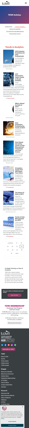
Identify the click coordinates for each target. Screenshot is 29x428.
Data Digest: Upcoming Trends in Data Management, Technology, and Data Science (20, 147)
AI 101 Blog (4, 380)
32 (21, 243)
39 (17, 250)
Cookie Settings (12, 421)
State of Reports (6, 397)
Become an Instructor (7, 373)
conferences (8, 277)
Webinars (4, 399)
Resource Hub (5, 393)
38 (12, 250)
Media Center (5, 363)
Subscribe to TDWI (8, 349)
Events (3, 358)
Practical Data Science (15, 33)
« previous (10, 243)
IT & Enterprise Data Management (15, 31)
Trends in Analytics (20, 26)
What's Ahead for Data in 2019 (19, 105)
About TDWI (4, 356)
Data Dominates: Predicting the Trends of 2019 (20, 125)
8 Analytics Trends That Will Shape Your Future (19, 170)
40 (21, 250)
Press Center (5, 361)
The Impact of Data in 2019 (19, 193)
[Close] (22, 406)
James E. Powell (10, 98)
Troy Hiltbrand (10, 187)
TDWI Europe (5, 365)
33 (8, 246)
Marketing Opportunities (8, 378)
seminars (16, 277)
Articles (3, 402)
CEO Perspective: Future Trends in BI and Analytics (19, 77)
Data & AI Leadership (15, 29)
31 (16, 243)
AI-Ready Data (5, 404)
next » (17, 253)
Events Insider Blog (6, 384)
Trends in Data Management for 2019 (20, 218)
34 (12, 246)
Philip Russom (10, 236)
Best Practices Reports (7, 395)
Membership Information (14, 323)
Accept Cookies (12, 425)
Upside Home (8, 26)
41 (11, 253)
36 (21, 246)
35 (17, 246)
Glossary (3, 387)
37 (8, 250)
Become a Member (6, 371)
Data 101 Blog (5, 382)
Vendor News (5, 376)
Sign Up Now (14, 295)
